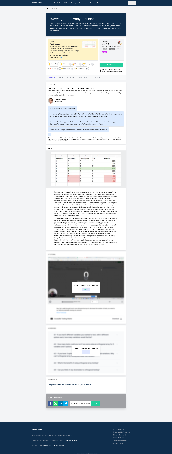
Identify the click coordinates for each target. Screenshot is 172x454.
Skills (66, 3)
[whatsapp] (55, 403)
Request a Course (119, 438)
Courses (48, 3)
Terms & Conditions (119, 441)
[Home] (47, 8)
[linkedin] (60, 403)
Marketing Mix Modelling (121, 432)
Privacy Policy (118, 443)
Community (82, 3)
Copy (95, 403)
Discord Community (119, 435)
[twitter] (65, 403)
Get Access (111, 65)
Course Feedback (95, 3)
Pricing (73, 3)
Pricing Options (118, 429)
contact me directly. (70, 440)
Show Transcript (61, 312)
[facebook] (50, 403)
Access (132, 3)
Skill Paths (57, 3)
